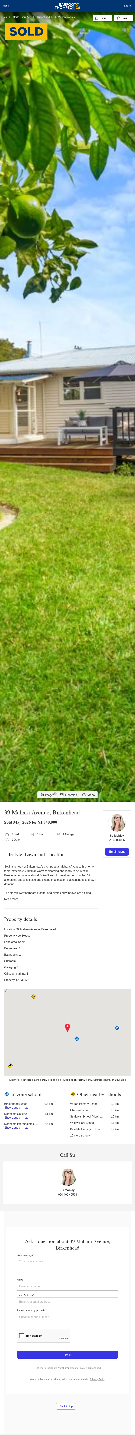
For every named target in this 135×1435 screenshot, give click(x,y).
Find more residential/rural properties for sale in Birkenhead (67, 1367)
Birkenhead (43, 16)
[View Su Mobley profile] (117, 823)
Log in (127, 5)
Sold (5, 16)
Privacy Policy (97, 1379)
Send (67, 1354)
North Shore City (22, 16)
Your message (25, 1255)
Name (20, 1279)
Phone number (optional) (31, 1310)
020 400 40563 (117, 840)
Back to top (66, 1406)
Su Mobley (117, 835)
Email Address (25, 1295)
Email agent (117, 851)
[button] (67, 1028)
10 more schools (80, 1135)
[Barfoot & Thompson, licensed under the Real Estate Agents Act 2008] (67, 4)
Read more (11, 899)
